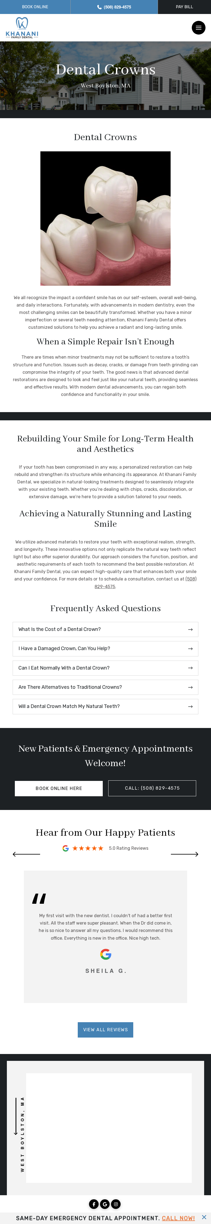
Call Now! (178, 1218)
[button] (199, 28)
